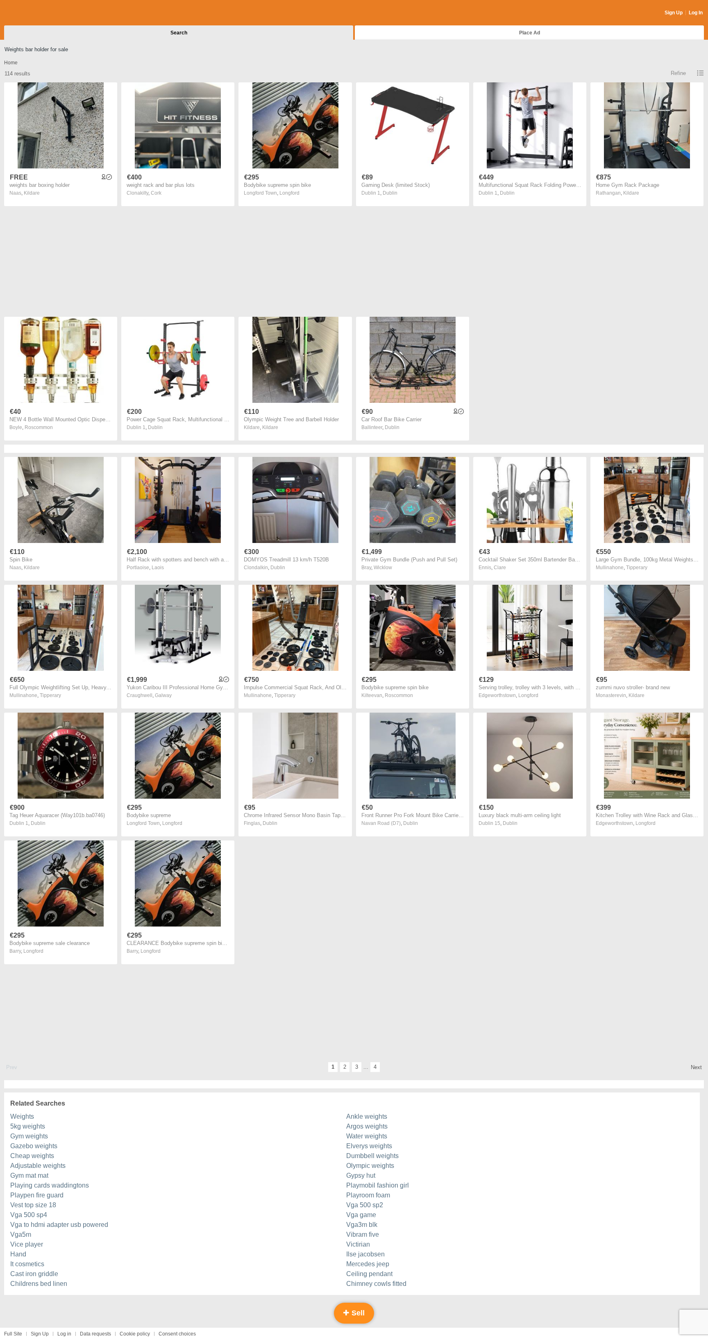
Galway (163, 695)
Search (178, 33)
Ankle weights (366, 1116)
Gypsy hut (360, 1175)
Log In (696, 13)
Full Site (13, 1334)
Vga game (361, 1214)
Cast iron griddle (34, 1273)
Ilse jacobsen (365, 1254)
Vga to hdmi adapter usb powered (59, 1224)
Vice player (26, 1244)
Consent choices (177, 1334)
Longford (289, 193)
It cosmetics (27, 1264)
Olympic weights (370, 1165)
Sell (357, 1313)
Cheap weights (32, 1155)
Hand (18, 1254)
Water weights (366, 1136)
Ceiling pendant (369, 1273)
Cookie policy (135, 1334)
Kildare (32, 193)
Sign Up (674, 13)
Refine (678, 73)
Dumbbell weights (372, 1155)
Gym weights (29, 1136)
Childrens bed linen (38, 1283)
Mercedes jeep (367, 1264)
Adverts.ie (36, 13)
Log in (64, 1334)
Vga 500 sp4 (28, 1214)
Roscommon (39, 427)
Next (696, 1067)
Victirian (358, 1244)
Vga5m (20, 1234)
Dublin (390, 193)
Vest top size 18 (33, 1204)
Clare (500, 567)
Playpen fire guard (37, 1195)
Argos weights (367, 1126)
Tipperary (636, 567)
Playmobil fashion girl (377, 1185)
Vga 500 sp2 (364, 1204)
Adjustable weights (38, 1165)
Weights (22, 1116)
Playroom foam (368, 1195)
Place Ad (529, 33)
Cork (156, 193)
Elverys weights (369, 1145)
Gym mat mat (29, 1175)
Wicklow (383, 567)
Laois (158, 567)
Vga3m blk (361, 1224)
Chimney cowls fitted (376, 1283)
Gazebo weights (33, 1145)
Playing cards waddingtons (49, 1185)
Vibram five (362, 1234)
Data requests (95, 1334)
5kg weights (27, 1126)
